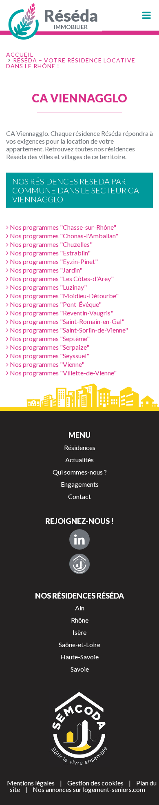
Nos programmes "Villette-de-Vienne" (63, 373)
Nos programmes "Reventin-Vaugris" (61, 313)
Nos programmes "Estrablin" (50, 253)
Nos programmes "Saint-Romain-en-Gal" (66, 321)
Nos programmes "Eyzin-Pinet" (53, 261)
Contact (79, 496)
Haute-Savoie (79, 657)
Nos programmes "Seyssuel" (49, 355)
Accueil (19, 54)
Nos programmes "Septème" (49, 338)
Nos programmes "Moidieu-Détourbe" (64, 295)
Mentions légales (31, 783)
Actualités (79, 459)
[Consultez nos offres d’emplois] (79, 564)
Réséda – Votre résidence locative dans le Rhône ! (70, 63)
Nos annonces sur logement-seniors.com (89, 789)
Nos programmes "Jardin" (45, 270)
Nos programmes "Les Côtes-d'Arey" (61, 278)
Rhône (79, 620)
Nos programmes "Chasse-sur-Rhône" (62, 227)
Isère (79, 632)
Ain (79, 608)
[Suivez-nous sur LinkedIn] (79, 539)
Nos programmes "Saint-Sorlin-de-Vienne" (68, 330)
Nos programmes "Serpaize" (49, 347)
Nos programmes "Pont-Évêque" (55, 304)
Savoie (80, 669)
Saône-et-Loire (79, 644)
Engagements (80, 484)
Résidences (79, 447)
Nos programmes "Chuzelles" (51, 244)
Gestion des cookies (95, 783)
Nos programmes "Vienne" (46, 364)
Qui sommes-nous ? (80, 472)
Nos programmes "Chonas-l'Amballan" (63, 236)
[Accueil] (24, 21)
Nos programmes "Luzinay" (48, 287)
